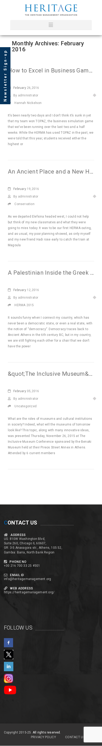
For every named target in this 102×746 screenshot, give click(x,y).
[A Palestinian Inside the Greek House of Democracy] (11, 305)
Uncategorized (25, 406)
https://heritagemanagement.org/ (29, 592)
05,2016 (26, 391)
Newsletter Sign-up (5, 76)
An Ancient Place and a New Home (54, 171)
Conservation (24, 204)
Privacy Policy (43, 737)
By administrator (25, 95)
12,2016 (26, 290)
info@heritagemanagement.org (27, 579)
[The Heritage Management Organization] (51, 10)
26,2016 (26, 88)
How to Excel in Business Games (51, 70)
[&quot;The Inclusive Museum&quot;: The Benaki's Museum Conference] (11, 406)
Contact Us (75, 737)
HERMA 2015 (24, 305)
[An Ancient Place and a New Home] (11, 204)
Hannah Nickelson (28, 103)
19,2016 (26, 189)
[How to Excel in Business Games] (11, 103)
